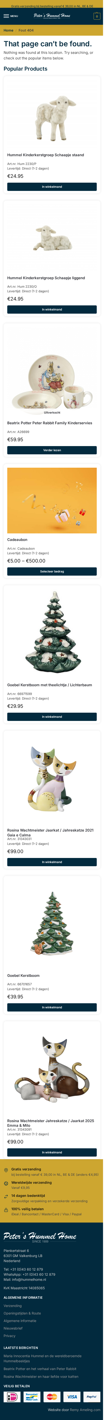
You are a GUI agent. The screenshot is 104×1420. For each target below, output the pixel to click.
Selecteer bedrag (52, 571)
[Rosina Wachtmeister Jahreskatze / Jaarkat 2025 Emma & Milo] (52, 1070)
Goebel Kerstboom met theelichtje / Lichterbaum (49, 685)
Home (8, 30)
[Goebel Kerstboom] (52, 924)
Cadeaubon (17, 539)
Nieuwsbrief (13, 1328)
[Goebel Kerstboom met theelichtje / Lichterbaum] (52, 634)
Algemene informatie (20, 1321)
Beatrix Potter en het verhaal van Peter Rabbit (40, 1369)
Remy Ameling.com (85, 1410)
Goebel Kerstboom (23, 975)
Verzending (13, 1306)
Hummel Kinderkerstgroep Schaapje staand (45, 155)
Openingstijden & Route (22, 1313)
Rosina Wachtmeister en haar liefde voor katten (41, 1376)
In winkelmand (52, 186)
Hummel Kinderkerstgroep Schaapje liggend (46, 278)
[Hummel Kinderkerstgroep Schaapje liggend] (52, 238)
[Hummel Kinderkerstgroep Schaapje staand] (52, 114)
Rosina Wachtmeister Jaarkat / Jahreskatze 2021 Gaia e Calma (50, 832)
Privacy (9, 1336)
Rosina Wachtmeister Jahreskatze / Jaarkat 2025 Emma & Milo (50, 1123)
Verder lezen (52, 450)
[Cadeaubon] (52, 501)
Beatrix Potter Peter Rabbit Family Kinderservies (49, 423)
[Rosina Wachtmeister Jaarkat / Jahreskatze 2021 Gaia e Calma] (52, 779)
